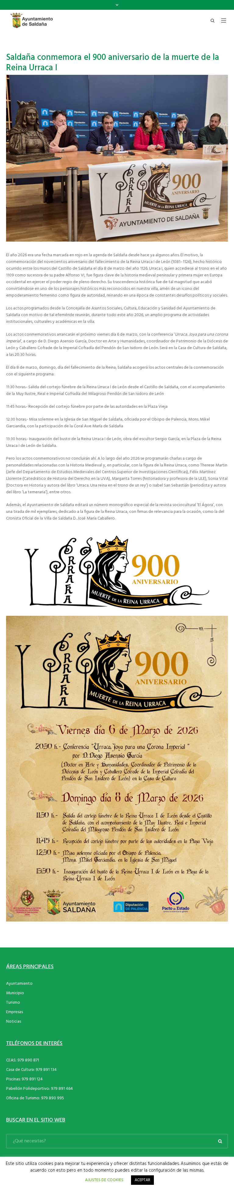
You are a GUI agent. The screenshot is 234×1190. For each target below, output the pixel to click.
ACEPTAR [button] (142, 1180)
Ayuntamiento (19, 983)
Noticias (13, 1021)
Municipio (15, 993)
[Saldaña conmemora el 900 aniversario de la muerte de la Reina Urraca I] (117, 158)
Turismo (13, 1002)
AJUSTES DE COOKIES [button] (104, 1180)
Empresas (14, 1012)
